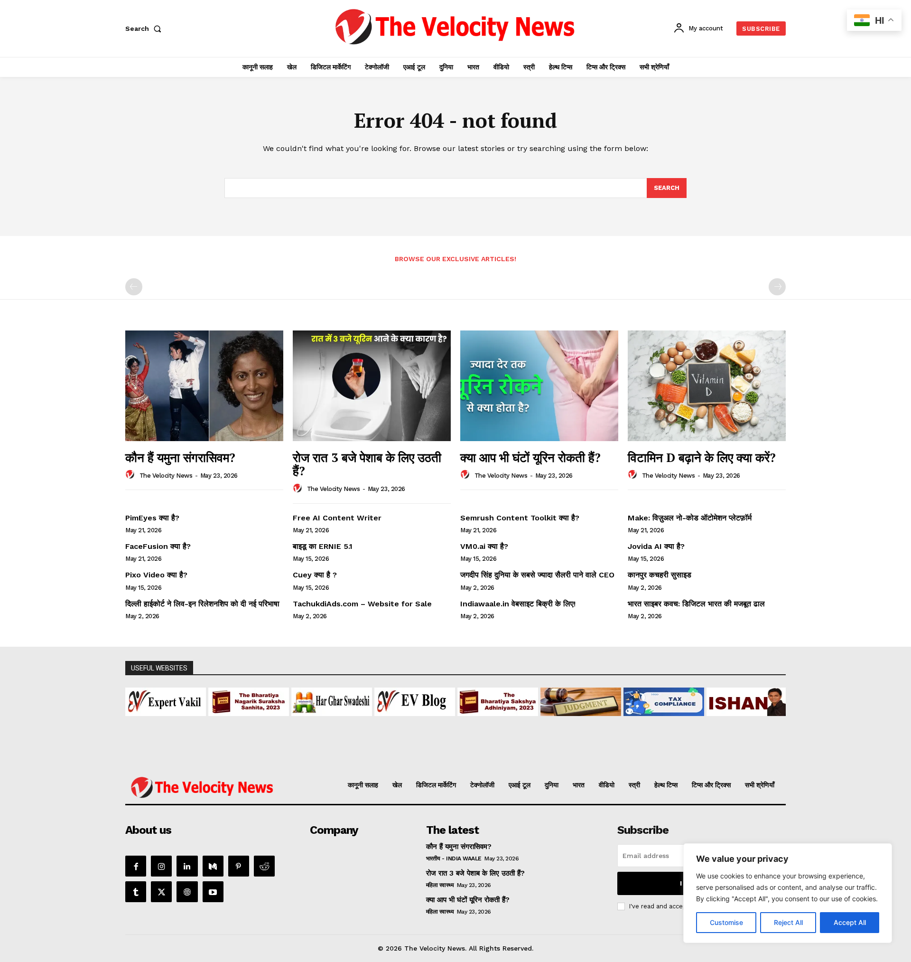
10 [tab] (482, 756)
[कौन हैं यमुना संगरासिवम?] (204, 385)
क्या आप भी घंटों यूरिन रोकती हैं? (530, 457)
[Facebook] (135, 866)
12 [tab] (504, 756)
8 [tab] (461, 756)
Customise (726, 922)
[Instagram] (161, 866)
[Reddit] (264, 866)
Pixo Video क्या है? (156, 574)
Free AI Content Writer (338, 517)
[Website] (187, 891)
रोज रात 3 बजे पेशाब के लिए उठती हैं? (367, 464)
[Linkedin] (187, 866)
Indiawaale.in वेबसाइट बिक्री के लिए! (519, 603)
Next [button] (774, 716)
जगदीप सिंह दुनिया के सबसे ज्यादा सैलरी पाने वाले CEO (537, 574)
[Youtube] (213, 891)
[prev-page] (133, 286)
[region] (787, 893)
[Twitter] (161, 891)
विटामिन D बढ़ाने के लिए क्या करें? (702, 457)
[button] (145, 28)
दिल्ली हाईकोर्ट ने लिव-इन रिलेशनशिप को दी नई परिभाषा (202, 603)
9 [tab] (471, 756)
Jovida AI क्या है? (656, 546)
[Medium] (213, 866)
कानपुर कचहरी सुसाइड (659, 574)
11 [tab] (493, 756)
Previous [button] (137, 716)
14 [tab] (526, 756)
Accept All (850, 922)
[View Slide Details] (182, 702)
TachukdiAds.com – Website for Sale (362, 603)
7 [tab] (450, 756)
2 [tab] (395, 756)
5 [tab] (428, 756)
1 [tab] (384, 756)
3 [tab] (406, 756)
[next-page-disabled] (777, 286)
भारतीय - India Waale (454, 858)
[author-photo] (131, 475)
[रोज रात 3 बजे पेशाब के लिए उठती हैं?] (372, 385)
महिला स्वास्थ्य (440, 885)
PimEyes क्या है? (152, 517)
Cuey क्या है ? (315, 574)
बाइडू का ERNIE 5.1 (323, 546)
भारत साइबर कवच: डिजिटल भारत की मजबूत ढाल (696, 603)
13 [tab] (515, 756)
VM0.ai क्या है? (484, 546)
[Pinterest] (238, 866)
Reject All (788, 922)
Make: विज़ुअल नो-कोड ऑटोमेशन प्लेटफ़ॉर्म (690, 517)
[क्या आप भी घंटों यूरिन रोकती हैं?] (539, 385)
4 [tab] (417, 756)
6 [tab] (439, 756)
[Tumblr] (135, 891)
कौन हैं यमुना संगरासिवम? (180, 457)
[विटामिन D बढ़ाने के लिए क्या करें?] (707, 385)
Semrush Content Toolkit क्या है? (519, 517)
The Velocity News (166, 475)
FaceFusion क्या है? (158, 546)
